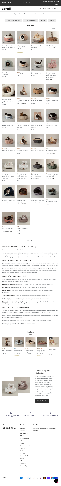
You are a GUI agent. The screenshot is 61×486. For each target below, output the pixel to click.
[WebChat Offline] (56, 481)
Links (21, 461)
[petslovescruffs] (7, 8)
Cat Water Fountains (33, 2)
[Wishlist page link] (40, 8)
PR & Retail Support (25, 446)
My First (52, 20)
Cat (20, 14)
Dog (15, 14)
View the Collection (42, 401)
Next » (32, 241)
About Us (45, 1)
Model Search (23, 448)
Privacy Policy (23, 466)
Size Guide (22, 428)
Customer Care (23, 430)
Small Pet (26, 14)
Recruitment (23, 453)
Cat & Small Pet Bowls (30, 20)
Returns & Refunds (24, 438)
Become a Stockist (24, 456)
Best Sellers (30, 332)
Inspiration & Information (53, 1)
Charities (22, 451)
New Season (36, 14)
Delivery (22, 435)
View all (30, 334)
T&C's (21, 440)
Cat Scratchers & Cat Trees (13, 20)
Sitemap (22, 458)
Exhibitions (22, 443)
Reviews (56, 4)
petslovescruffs (10, 477)
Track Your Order (24, 433)
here (37, 428)
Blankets (43, 20)
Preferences (23, 463)
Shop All (45, 14)
